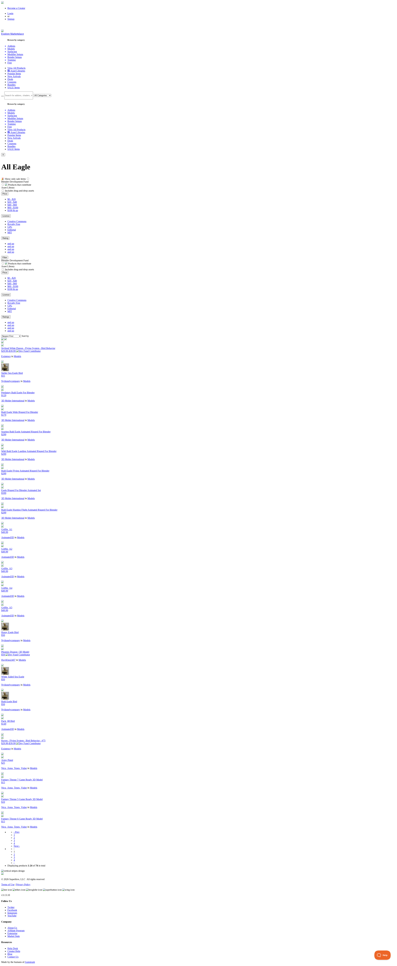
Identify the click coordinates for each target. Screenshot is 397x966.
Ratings (5, 317)
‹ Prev (17, 832)
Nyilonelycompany (10, 381)
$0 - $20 (11, 199)
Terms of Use (7, 884)
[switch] (28, 179)
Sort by (25, 336)
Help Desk (12, 948)
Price (4, 194)
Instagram (12, 913)
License (5, 216)
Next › (17, 846)
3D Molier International (12, 400)
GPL (9, 227)
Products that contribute (19, 184)
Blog (9, 954)
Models (17, 356)
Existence (6, 356)
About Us (12, 927)
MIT (9, 232)
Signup (10, 19)
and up (10, 243)
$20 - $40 (12, 202)
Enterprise (12, 933)
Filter (4, 257)
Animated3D (7, 537)
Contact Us (12, 956)
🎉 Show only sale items (13, 179)
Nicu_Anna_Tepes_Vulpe (14, 768)
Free (9, 62)
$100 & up (12, 210)
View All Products (16, 68)
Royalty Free (13, 224)
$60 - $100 (12, 207)
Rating (5, 238)
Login (10, 13)
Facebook (12, 910)
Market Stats (13, 936)
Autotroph (30, 962)
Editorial (11, 229)
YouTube (11, 915)
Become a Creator (16, 8)
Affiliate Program (16, 930)
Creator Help (13, 951)
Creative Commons (16, 221)
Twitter (10, 907)
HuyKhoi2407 (8, 660)
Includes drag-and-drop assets (19, 190)
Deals (10, 79)
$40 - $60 (12, 204)
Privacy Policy (23, 884)
